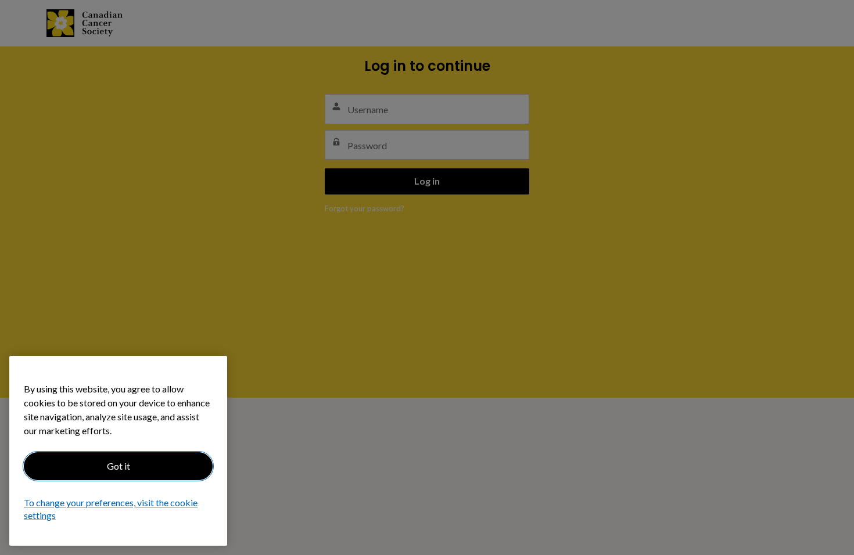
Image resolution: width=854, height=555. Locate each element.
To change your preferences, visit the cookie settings (111, 509)
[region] (118, 451)
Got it (118, 465)
